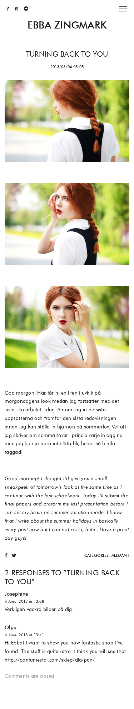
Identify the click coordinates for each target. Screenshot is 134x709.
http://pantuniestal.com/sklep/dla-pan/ (50, 660)
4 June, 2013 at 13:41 (24, 634)
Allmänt (120, 555)
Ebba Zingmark (67, 25)
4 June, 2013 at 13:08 (24, 601)
